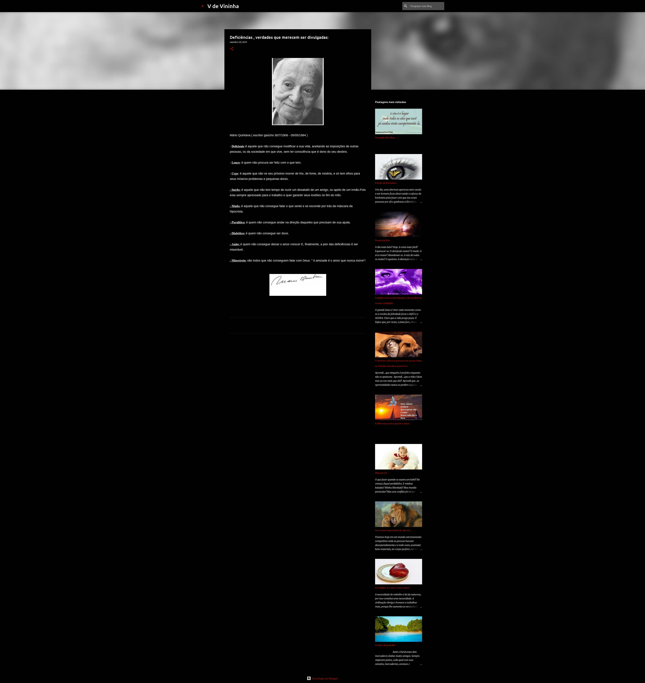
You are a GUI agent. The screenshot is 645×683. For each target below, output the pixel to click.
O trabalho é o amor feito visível (392, 587)
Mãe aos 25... (382, 472)
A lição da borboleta (385, 182)
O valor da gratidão (385, 645)
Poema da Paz (382, 240)
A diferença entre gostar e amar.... (393, 423)
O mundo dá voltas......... (388, 137)
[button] (232, 49)
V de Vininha (223, 6)
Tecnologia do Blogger (324, 678)
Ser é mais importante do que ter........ (395, 530)
